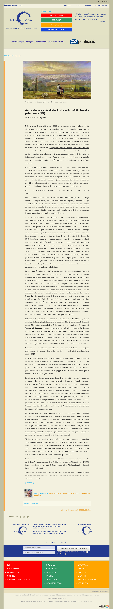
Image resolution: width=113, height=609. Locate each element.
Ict (8, 565)
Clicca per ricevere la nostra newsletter (73, 548)
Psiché (49, 576)
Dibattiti (82, 576)
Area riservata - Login (14, 5)
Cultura (50, 565)
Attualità (83, 583)
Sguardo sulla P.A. (87, 580)
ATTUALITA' (8, 56)
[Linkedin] (24, 517)
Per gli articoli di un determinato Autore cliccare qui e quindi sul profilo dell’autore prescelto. (49, 532)
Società (82, 572)
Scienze (11, 576)
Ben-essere (52, 572)
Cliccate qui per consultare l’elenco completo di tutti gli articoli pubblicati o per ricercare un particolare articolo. (49, 526)
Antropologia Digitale (18, 580)
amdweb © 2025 (103, 591)
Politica (17, 56)
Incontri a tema (54, 583)
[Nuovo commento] (31, 503)
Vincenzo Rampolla (41, 493)
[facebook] (20, 517)
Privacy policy (61, 598)
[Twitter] (28, 517)
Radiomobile (13, 569)
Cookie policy (51, 598)
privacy (83, 552)
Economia (83, 565)
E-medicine (51, 569)
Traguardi (51, 580)
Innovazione (13, 572)
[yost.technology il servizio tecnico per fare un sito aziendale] (104, 607)
